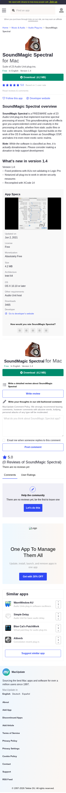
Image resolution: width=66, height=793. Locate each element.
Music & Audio (18, 27)
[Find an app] (13, 10)
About (5, 702)
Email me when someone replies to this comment (33, 440)
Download (34, 77)
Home (5, 27)
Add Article (8, 725)
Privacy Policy (9, 740)
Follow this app (14, 98)
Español (26, 694)
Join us (53, 1)
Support (6, 771)
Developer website (40, 98)
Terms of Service (11, 733)
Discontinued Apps (12, 717)
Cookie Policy (9, 756)
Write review (33, 393)
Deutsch (16, 694)
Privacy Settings (10, 748)
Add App (7, 710)
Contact (6, 764)
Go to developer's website (21, 313)
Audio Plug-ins (35, 27)
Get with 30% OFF (33, 576)
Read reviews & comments (15, 90)
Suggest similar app (33, 653)
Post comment (33, 447)
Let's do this (33, 507)
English (6, 694)
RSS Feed (7, 779)
